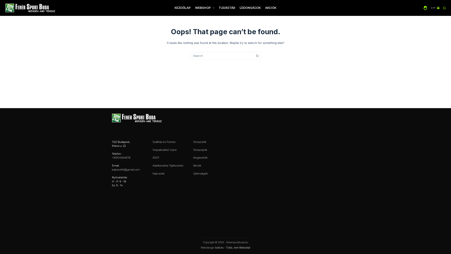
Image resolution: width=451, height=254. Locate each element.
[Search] (444, 8)
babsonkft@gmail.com (126, 169)
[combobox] (222, 55)
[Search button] (257, 55)
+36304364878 (121, 157)
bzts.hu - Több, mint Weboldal (232, 247)
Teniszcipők (200, 150)
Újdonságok (250, 8)
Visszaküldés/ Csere (165, 150)
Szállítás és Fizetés (164, 142)
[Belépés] (425, 8)
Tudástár (227, 8)
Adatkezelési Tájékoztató (168, 165)
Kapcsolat (159, 173)
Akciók (270, 8)
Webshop (203, 8)
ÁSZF (156, 157)
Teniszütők (199, 142)
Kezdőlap (183, 8)
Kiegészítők (200, 157)
